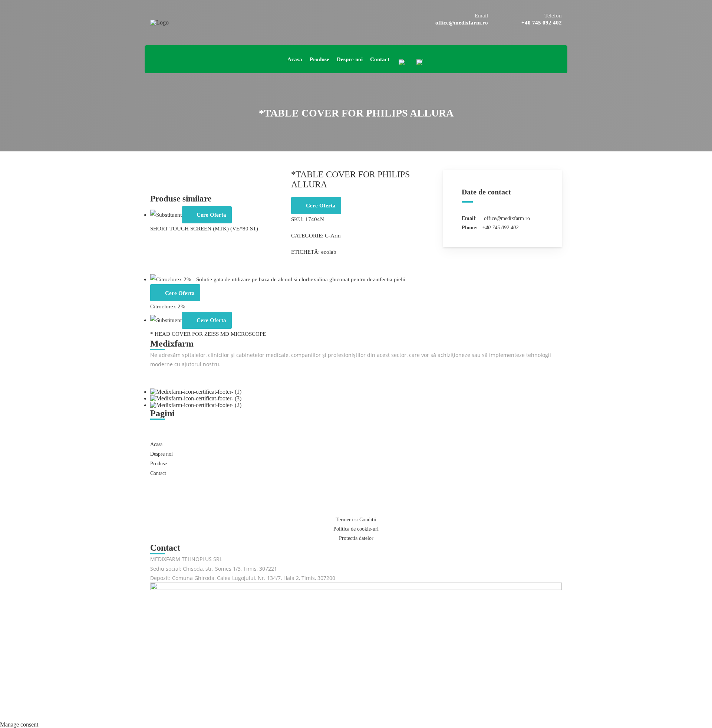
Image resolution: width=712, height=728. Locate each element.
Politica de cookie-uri (356, 529)
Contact (158, 473)
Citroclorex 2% (167, 306)
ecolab (328, 252)
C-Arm (333, 235)
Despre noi (161, 454)
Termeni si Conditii (356, 519)
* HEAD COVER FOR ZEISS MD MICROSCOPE (208, 334)
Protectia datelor (356, 538)
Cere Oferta (321, 205)
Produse (158, 463)
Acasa (156, 444)
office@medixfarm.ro (461, 23)
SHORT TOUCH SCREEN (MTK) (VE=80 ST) (204, 228)
